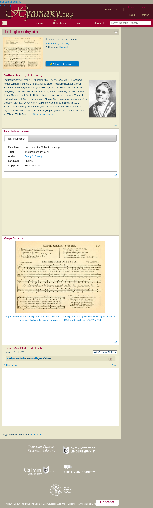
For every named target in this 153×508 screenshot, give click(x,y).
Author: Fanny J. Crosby (57, 43)
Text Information (16, 138)
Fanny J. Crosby (34, 156)
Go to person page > (43, 114)
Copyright (19, 504)
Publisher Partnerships (78, 504)
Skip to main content (10, 2)
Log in (132, 15)
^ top (114, 125)
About (9, 504)
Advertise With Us (56, 504)
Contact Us (40, 504)
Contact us (36, 434)
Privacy (29, 504)
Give (93, 504)
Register (144, 15)
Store (79, 23)
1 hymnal (63, 47)
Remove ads (111, 9)
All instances (11, 365)
